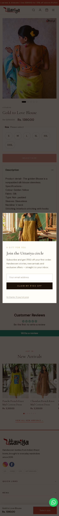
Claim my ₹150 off (29, 286)
